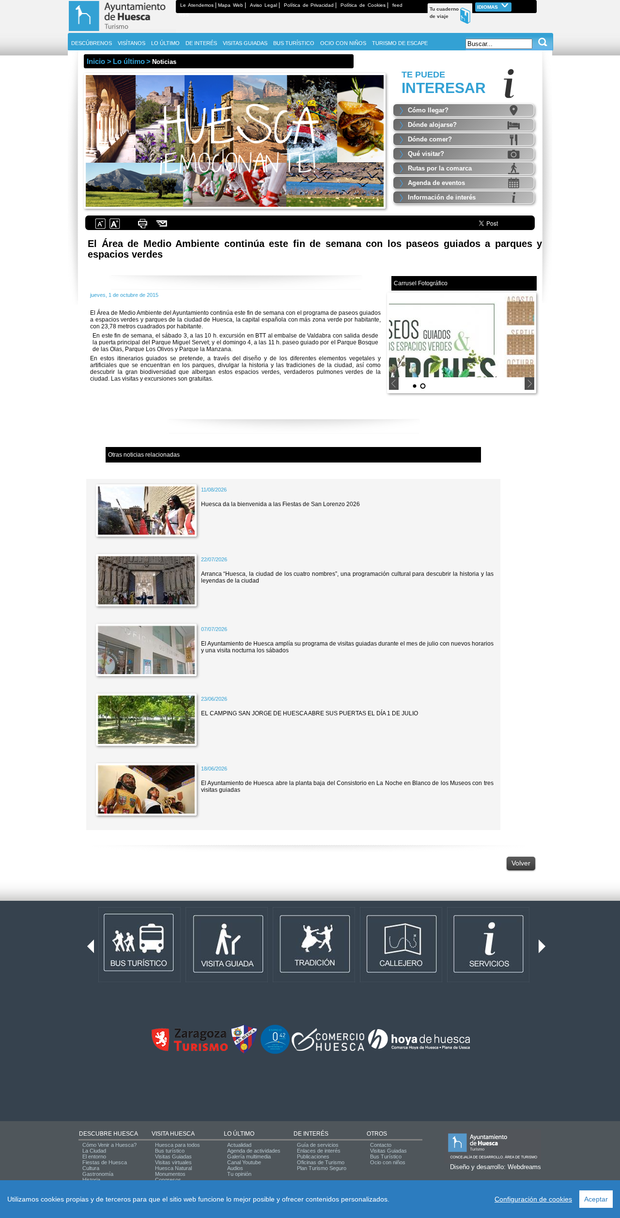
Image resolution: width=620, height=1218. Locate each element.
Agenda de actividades (253, 1151)
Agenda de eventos (436, 182)
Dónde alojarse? (432, 124)
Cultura (90, 1168)
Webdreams (524, 1167)
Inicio (96, 61)
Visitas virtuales (173, 1162)
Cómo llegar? (428, 110)
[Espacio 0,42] (275, 1051)
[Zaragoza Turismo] (189, 1049)
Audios (235, 1168)
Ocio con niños (387, 1162)
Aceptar (596, 1199)
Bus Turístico (386, 1156)
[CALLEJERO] (401, 980)
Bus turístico (170, 1151)
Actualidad (239, 1145)
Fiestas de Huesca (104, 1162)
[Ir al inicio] (122, 31)
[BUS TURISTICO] (139, 980)
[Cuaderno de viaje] (532, 5)
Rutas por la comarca (440, 168)
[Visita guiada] (227, 980)
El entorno (94, 1156)
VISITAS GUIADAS (245, 43)
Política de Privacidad (309, 5)
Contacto (380, 1145)
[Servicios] (488, 980)
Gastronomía (97, 1174)
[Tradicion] (314, 980)
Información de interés (442, 197)
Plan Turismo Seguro (321, 1168)
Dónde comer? (430, 139)
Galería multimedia (249, 1156)
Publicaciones (313, 1156)
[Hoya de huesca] (419, 1049)
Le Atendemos (197, 5)
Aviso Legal (263, 5)
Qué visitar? (426, 153)
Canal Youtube (244, 1162)
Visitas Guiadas (173, 1156)
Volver (521, 863)
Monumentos (170, 1174)
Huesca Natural (173, 1168)
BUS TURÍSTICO (293, 43)
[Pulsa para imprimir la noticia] (142, 228)
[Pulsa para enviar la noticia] (162, 228)
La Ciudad (94, 1151)
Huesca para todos (177, 1145)
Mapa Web (230, 5)
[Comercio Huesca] (328, 1049)
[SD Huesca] (244, 1051)
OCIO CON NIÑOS (343, 43)
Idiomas (488, 7)
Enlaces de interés (319, 1151)
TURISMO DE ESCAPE (400, 43)
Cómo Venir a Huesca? (109, 1145)
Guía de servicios (318, 1145)
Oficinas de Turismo (320, 1162)
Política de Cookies (363, 5)
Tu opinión (239, 1174)
